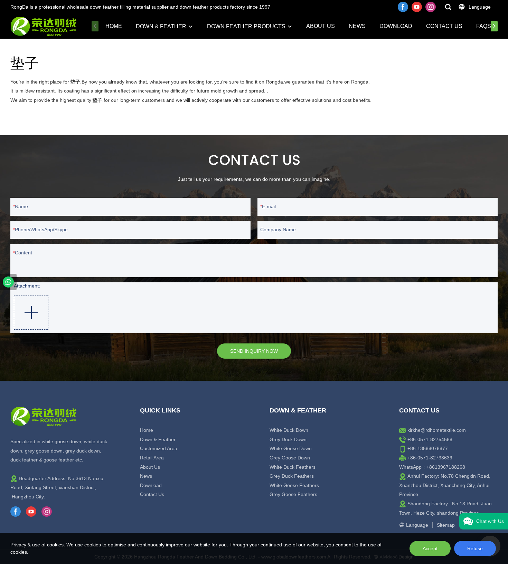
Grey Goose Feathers (293, 494)
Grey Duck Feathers (292, 476)
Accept (430, 548)
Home (113, 26)
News (357, 26)
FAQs (483, 26)
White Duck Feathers (293, 467)
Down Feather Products (246, 26)
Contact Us (444, 26)
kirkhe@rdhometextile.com (436, 430)
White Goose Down (291, 448)
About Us (320, 26)
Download (395, 26)
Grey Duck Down (288, 439)
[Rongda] (8, 282)
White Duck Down (289, 430)
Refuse (475, 548)
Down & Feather (161, 26)
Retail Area (152, 457)
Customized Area (158, 448)
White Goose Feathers (294, 485)
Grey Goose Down (290, 457)
